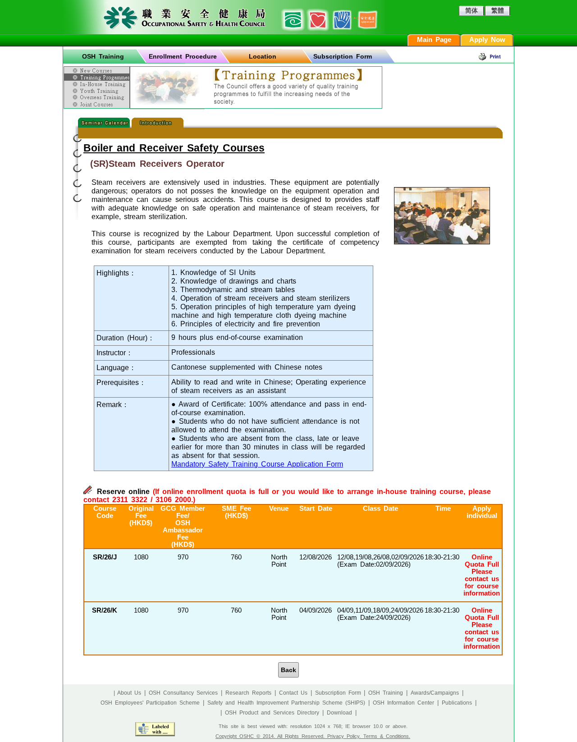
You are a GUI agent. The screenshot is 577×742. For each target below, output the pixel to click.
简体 (471, 10)
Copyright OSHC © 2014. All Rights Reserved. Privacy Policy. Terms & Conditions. (312, 736)
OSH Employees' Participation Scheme (150, 703)
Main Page (434, 39)
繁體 (497, 10)
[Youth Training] (98, 90)
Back (288, 669)
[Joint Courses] (98, 105)
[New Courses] (98, 68)
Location (262, 56)
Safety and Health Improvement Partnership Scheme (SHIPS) (286, 703)
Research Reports (248, 693)
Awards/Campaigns (435, 693)
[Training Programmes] (98, 77)
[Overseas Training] (98, 97)
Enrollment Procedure (183, 56)
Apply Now (487, 39)
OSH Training (103, 56)
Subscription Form (342, 56)
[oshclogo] (224, 17)
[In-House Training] (98, 84)
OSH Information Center (403, 703)
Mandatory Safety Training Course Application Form (257, 464)
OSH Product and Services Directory (272, 713)
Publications (457, 703)
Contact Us (293, 693)
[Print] (496, 56)
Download (339, 713)
